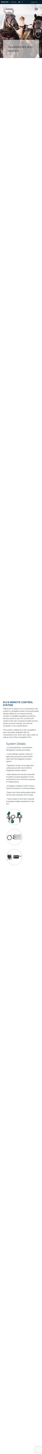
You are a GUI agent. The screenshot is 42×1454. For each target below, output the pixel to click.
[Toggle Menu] (36, 9)
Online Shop (5, 2)
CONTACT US (23, 2)
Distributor (13, 2)
